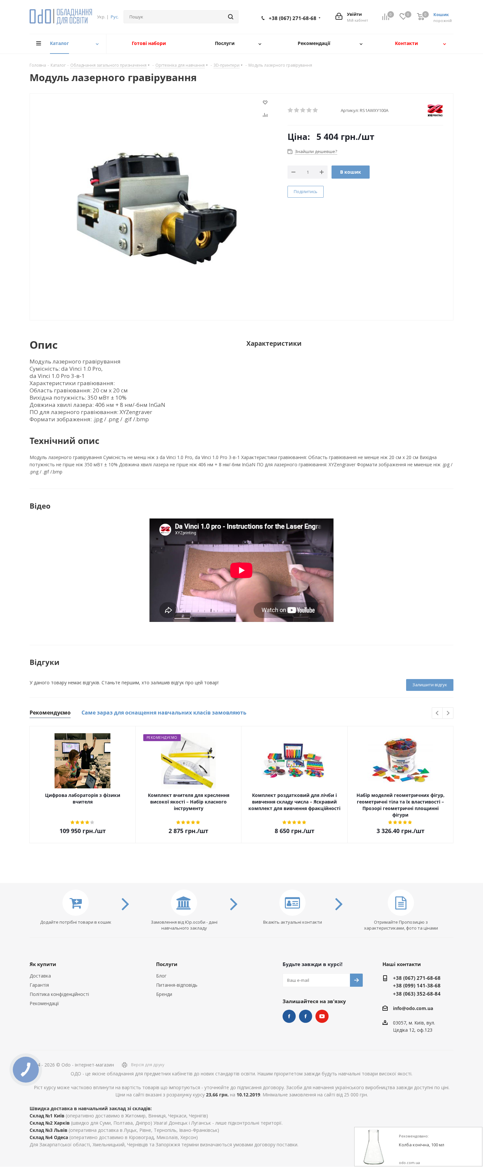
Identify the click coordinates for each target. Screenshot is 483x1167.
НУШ (305, 1016)
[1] (291, 110)
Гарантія (39, 985)
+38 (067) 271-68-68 (292, 18)
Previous (437, 713)
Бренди (164, 994)
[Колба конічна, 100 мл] (374, 1147)
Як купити (43, 964)
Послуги (166, 964)
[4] (309, 110)
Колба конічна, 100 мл (421, 1145)
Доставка (40, 976)
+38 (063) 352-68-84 (417, 993)
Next (448, 713)
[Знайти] (231, 16)
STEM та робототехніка (289, 1016)
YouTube (322, 1016)
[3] (303, 110)
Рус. (115, 17)
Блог (161, 976)
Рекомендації (44, 1003)
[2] (297, 110)
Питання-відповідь (176, 985)
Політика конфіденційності (59, 994)
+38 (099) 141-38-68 (417, 985)
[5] (315, 110)
